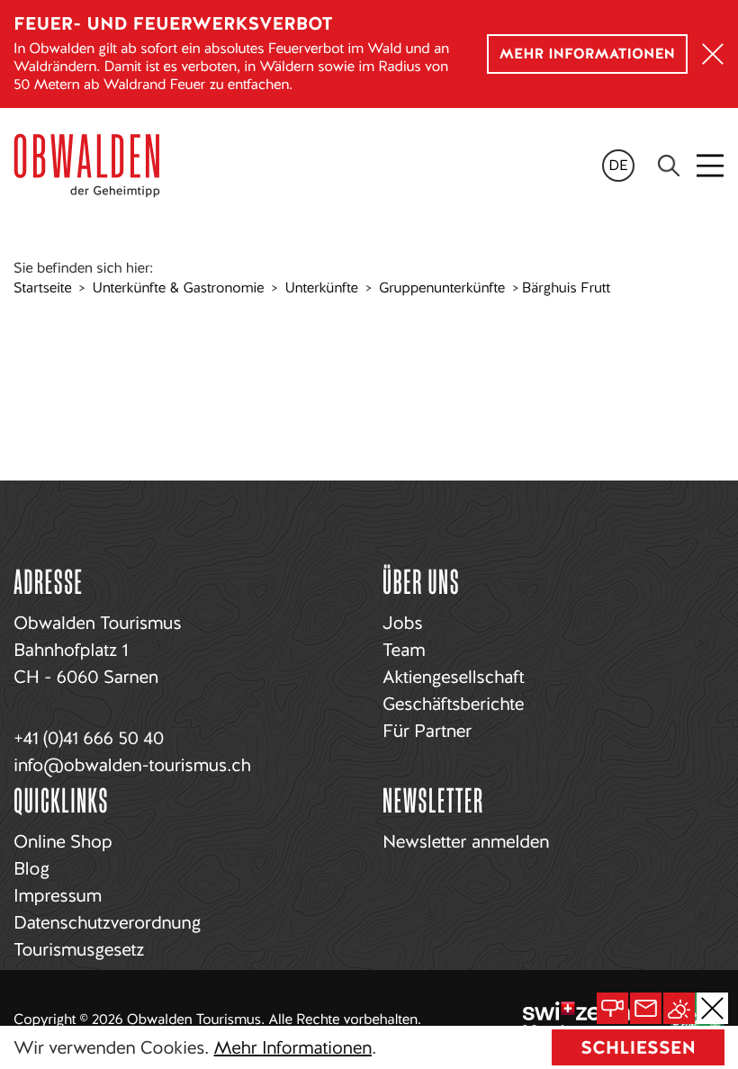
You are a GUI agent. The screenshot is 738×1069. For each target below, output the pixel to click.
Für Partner (427, 730)
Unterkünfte (320, 287)
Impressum (58, 895)
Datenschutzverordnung (107, 922)
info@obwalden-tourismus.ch (132, 765)
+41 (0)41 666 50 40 (89, 738)
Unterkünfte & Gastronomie (179, 287)
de (618, 165)
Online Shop (63, 841)
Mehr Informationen (293, 1047)
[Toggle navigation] (711, 166)
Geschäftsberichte (453, 703)
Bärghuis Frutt (566, 287)
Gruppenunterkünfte (442, 287)
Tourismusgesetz (79, 949)
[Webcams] (612, 1008)
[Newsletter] (646, 1008)
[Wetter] (679, 1008)
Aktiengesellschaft (453, 676)
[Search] (669, 165)
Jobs (402, 622)
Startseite (42, 287)
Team (403, 649)
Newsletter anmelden (465, 841)
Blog (32, 868)
